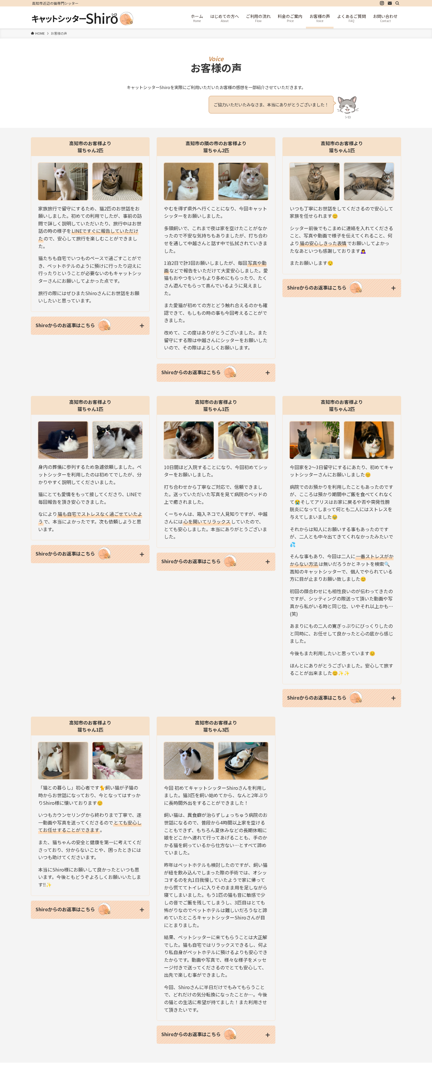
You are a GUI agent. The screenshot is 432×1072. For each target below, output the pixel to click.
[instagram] (382, 3)
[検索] (397, 3)
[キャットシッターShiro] (82, 18)
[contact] (390, 3)
